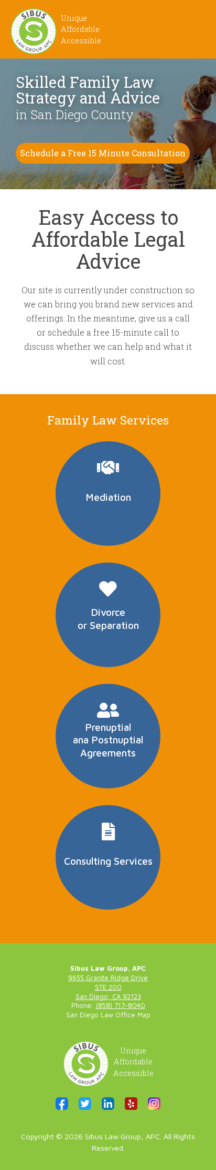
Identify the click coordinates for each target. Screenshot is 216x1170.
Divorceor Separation (108, 618)
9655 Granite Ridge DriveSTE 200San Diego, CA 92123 (108, 987)
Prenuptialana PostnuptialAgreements (108, 740)
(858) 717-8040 (120, 1006)
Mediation (108, 497)
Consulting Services (108, 861)
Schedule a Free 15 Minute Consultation (103, 152)
